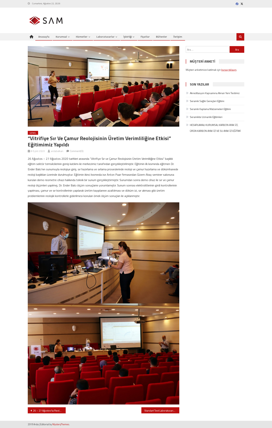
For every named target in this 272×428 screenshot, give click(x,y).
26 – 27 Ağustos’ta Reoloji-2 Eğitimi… (49, 410)
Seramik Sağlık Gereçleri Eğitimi (207, 101)
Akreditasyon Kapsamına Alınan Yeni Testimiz (215, 93)
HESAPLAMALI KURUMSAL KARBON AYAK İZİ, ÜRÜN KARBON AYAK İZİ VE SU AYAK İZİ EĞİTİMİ (215, 128)
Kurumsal (61, 37)
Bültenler (161, 37)
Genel (33, 133)
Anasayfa (43, 37)
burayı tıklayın (228, 70)
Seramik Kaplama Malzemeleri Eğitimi (210, 109)
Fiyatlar (145, 37)
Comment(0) (76, 151)
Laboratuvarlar (105, 37)
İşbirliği (127, 37)
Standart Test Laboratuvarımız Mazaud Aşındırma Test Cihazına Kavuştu (161, 410)
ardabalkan (57, 151)
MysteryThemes (60, 424)
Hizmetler (82, 37)
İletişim (177, 37)
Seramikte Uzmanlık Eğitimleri (206, 117)
